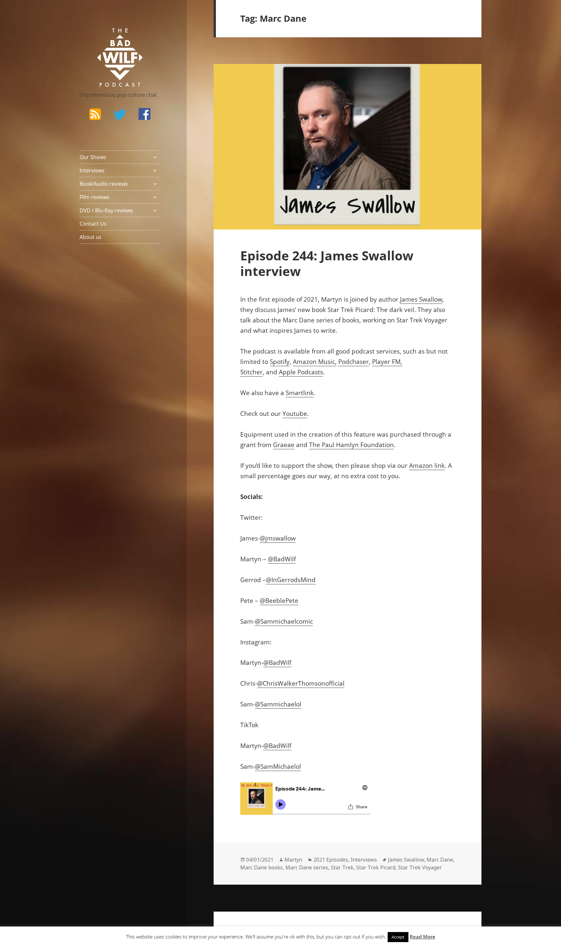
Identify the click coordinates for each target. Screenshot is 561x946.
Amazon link (427, 465)
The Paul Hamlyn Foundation (351, 445)
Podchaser (353, 361)
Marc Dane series (306, 867)
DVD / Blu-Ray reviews (106, 210)
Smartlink (300, 393)
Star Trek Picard (375, 867)
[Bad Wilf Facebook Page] (144, 114)
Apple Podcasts (301, 372)
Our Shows (93, 157)
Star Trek (342, 867)
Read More (422, 936)
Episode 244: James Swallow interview (326, 263)
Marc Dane (440, 859)
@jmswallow (278, 538)
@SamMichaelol (278, 766)
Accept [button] (398, 937)
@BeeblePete (279, 600)
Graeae (283, 445)
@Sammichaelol (278, 704)
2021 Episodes (330, 859)
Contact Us (93, 223)
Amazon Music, (315, 361)
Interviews (92, 170)
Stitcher (251, 372)
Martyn (293, 859)
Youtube (294, 413)
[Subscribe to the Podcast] (95, 114)
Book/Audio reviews (104, 183)
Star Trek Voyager (420, 867)
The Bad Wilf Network (107, 37)
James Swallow (421, 299)
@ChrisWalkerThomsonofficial (300, 683)
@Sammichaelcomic (284, 621)
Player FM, (387, 361)
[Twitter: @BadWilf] (120, 115)
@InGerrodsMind (291, 580)
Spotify (280, 361)
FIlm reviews (94, 197)
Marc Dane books (261, 867)
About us (91, 237)
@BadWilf (282, 559)
